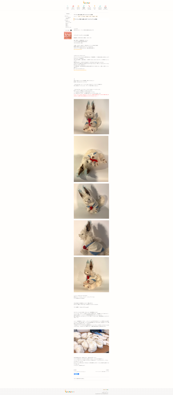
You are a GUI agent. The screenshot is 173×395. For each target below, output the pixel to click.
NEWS (79, 16)
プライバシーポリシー (105, 391)
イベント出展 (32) (68, 17)
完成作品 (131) (68, 21)
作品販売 (87, 16)
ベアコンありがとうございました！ (80, 371)
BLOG (90, 16)
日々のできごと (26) (68, 27)
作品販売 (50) (67, 18)
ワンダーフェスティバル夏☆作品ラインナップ (102, 371)
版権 (96, 16)
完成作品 (93, 16)
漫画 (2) (67, 24)
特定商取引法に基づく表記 (105, 392)
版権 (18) (67, 23)
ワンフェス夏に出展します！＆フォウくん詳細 (83, 14)
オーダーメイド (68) (68, 22)
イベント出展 (83, 16)
